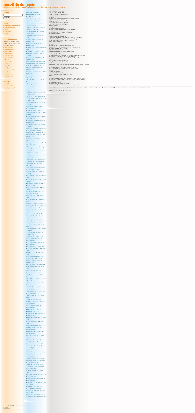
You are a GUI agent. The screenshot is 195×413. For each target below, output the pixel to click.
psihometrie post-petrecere (34, 75)
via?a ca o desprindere (33, 382)
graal (28, 364)
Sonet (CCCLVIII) (32, 252)
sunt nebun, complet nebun (34, 106)
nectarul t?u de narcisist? (34, 232)
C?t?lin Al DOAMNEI (32, 29)
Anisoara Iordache (10, 70)
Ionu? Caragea (31, 86)
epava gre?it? (31, 61)
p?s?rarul (29, 128)
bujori (28, 270)
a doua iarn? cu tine (32, 216)
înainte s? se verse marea (34, 57)
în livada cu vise (31, 124)
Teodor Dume (37, 21)
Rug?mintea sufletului (33, 305)
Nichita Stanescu (9, 64)
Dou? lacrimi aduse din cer (34, 242)
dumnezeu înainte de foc (34, 39)
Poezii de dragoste (19, 4)
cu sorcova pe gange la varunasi (36, 167)
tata (28, 388)
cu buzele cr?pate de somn (34, 120)
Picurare (29, 161)
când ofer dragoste (32, 88)
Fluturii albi (30, 246)
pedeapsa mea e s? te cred (34, 134)
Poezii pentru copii (10, 88)
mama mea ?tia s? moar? (34, 331)
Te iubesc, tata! (31, 195)
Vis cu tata (30, 214)
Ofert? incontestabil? (32, 248)
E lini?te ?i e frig (31, 370)
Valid (6, 407)
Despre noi (8, 31)
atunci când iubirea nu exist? (35, 27)
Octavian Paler (9, 76)
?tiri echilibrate (31, 199)
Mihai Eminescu (9, 47)
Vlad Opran (40, 220)
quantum (29, 236)
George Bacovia (9, 55)
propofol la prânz (32, 35)
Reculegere (30, 220)
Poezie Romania (102, 87)
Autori (6, 29)
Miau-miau (30, 222)
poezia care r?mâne (32, 47)
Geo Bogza (8, 72)
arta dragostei (31, 53)
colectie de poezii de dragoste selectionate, (20, 7)
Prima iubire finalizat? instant (35, 378)
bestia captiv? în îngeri (33, 260)
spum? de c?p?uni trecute (34, 43)
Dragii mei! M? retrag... (33, 238)
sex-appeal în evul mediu (34, 142)
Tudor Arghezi (8, 53)
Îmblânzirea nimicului (32, 187)
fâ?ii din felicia (31, 264)
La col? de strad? (32, 295)
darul (28, 51)
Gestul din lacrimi (32, 266)
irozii (28, 96)
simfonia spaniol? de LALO (34, 23)
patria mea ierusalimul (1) (34, 191)
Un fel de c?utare (32, 321)
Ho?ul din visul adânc (33, 179)
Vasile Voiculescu (9, 74)
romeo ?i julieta (31, 348)
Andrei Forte (30, 41)
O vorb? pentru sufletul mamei (35, 279)
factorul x (29, 203)
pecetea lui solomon (32, 71)
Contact (7, 33)
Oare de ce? (30, 159)
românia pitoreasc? (32, 155)
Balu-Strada (30, 272)
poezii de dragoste (34, 14)
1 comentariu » (66, 90)
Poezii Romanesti (9, 83)
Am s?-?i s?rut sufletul (33, 309)
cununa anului (31, 171)
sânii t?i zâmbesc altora (33, 67)
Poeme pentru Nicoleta (33, 84)
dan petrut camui (40, 128)
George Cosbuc (9, 57)
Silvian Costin (41, 159)
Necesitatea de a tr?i (32, 283)
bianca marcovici (31, 25)
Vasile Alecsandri (9, 49)
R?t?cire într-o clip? (32, 317)
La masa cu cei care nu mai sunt (36, 291)
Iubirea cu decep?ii (32, 228)
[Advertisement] (90, 102)
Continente (30, 147)
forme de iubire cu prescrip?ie (35, 98)
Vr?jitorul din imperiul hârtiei (34, 183)
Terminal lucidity (31, 31)
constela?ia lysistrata (33, 210)
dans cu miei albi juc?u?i (33, 116)
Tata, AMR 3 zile (31, 335)
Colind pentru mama (32, 175)
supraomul (30, 163)
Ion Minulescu (8, 68)
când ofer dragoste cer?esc (35, 92)
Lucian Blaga (8, 51)
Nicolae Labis (8, 61)
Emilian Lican (40, 222)
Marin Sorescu (9, 59)
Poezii (58, 90)
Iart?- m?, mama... (32, 224)
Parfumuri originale (10, 86)
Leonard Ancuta (31, 108)
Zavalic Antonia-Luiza (33, 311)
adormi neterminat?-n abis (34, 138)
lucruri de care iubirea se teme (35, 374)
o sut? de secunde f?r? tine (34, 313)
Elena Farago (8, 66)
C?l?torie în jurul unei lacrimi (34, 287)
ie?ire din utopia (31, 102)
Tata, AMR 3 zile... (32, 80)
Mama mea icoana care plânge (35, 366)
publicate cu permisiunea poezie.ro (51, 7)
